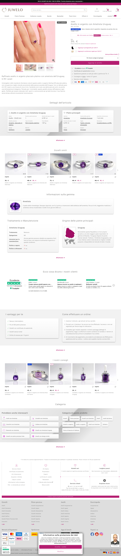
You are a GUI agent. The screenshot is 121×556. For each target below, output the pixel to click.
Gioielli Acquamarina (37, 506)
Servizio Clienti (16, 469)
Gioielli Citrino (35, 522)
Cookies (37, 550)
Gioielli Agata (35, 508)
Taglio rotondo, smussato (85, 124)
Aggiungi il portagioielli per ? (88, 48)
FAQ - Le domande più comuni (16, 485)
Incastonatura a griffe (104, 123)
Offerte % (85, 16)
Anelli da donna (107, 418)
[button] (97, 10)
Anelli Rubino (5, 514)
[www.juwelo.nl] (111, 552)
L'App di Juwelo (16, 480)
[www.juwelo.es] (114, 552)
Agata (92, 508)
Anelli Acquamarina (66, 506)
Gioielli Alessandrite (37, 511)
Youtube (97, 534)
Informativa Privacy (26, 550)
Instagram (101, 534)
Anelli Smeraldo (6, 511)
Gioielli (7, 16)
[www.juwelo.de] (104, 552)
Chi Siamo (46, 469)
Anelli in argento (80, 424)
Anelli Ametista (65, 514)
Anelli (98, 418)
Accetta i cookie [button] (60, 547)
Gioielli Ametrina (36, 516)
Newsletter (46, 480)
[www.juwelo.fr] (107, 552)
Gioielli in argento (68, 424)
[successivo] (117, 170)
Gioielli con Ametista (88, 418)
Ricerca (85, 10)
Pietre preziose (74, 418)
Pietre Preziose (20, 16)
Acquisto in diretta (16, 477)
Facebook (92, 534)
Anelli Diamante (6, 508)
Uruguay (83, 130)
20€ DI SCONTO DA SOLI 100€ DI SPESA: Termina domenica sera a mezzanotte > (60, 1)
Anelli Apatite (65, 516)
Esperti (46, 474)
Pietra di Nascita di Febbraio (71, 430)
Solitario (11, 130)
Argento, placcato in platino (15, 124)
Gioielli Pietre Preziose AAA (10, 519)
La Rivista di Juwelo (46, 477)
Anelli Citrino (64, 522)
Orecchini (4, 522)
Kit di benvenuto (16, 474)
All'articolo (59, 140)
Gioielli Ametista (36, 514)
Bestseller (60, 16)
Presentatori (45, 472)
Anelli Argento (65, 519)
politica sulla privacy (59, 543)
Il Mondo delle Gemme (45, 482)
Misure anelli (46, 485)
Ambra (92, 514)
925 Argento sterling (32, 123)
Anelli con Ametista (94, 424)
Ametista (67, 118)
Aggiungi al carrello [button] (95, 63)
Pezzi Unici (72, 16)
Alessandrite (94, 511)
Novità (49, 16)
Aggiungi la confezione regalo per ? (89, 51)
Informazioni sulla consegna (16, 482)
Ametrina (93, 516)
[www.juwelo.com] (117, 552)
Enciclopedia (98, 16)
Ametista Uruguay (86, 118)
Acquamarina (94, 506)
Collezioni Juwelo (36, 16)
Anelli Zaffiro (5, 516)
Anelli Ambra (64, 511)
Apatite (93, 522)
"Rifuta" (60, 540)
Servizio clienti (75, 484)
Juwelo (27, 130)
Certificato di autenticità (16, 472)
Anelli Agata (64, 508)
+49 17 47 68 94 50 (75, 486)
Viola (65, 130)
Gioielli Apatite (35, 519)
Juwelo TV (111, 16)
